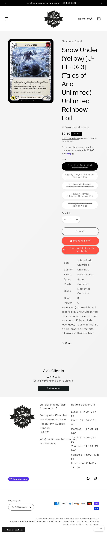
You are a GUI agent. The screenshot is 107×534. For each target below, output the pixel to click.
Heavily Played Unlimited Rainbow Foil (82, 196)
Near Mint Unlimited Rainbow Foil (83, 167)
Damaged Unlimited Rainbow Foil (83, 205)
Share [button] (68, 343)
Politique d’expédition (73, 524)
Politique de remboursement (33, 521)
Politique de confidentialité (61, 521)
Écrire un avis (54, 388)
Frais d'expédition (70, 138)
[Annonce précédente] (5, 3)
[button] (6, 18)
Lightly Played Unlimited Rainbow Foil (81, 177)
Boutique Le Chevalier (53, 518)
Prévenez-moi (82, 241)
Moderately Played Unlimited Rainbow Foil (82, 186)
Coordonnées (92, 524)
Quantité (66, 213)
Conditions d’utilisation (88, 521)
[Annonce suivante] (101, 3)
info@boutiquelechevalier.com (58, 439)
